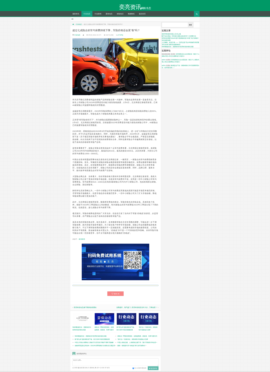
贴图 (81, 368)
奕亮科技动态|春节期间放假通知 (85, 307)
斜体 (102, 368)
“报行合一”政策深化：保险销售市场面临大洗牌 (132, 339)
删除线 (92, 368)
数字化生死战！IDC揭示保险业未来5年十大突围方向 (179, 36)
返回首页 (142, 13)
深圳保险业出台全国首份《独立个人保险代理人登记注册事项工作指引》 (180, 55)
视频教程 (131, 13)
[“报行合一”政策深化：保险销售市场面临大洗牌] (148, 319)
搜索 (190, 25)
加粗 (86, 368)
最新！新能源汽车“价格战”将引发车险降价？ (131, 345)
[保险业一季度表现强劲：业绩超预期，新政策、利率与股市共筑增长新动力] (104, 319)
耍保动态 (109, 13)
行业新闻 (98, 13)
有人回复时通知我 (140, 368)
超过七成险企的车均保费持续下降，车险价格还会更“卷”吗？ (106, 30)
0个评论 (120, 35)
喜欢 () (116, 294)
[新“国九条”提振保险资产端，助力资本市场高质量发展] (126, 319)
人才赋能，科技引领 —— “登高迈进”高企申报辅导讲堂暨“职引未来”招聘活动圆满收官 (180, 43)
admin (164, 60)
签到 (108, 368)
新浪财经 (82, 239)
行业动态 (87, 13)
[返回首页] (73, 24)
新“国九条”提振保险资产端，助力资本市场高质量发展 (92, 339)
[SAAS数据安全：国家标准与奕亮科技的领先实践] (82, 319)
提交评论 (154, 368)
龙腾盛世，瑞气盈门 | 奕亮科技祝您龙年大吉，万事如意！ (136, 307)
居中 (98, 368)
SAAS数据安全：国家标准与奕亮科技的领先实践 (91, 336)
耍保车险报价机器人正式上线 (171, 34)
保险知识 (120, 13)
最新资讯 (75, 13)
